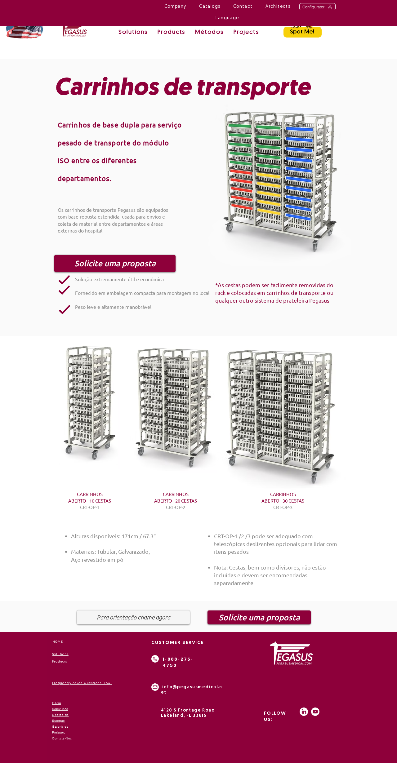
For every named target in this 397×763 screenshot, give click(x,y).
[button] (209, 32)
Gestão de (60, 715)
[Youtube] (315, 712)
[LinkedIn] (304, 712)
